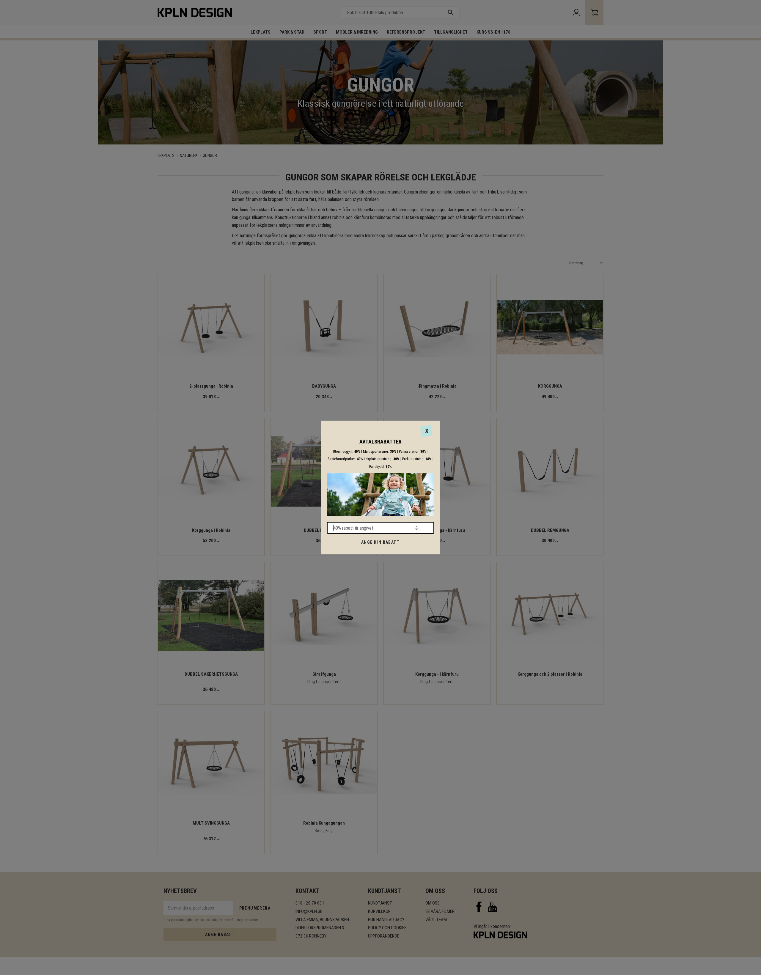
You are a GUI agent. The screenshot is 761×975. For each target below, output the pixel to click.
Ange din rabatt (380, 542)
